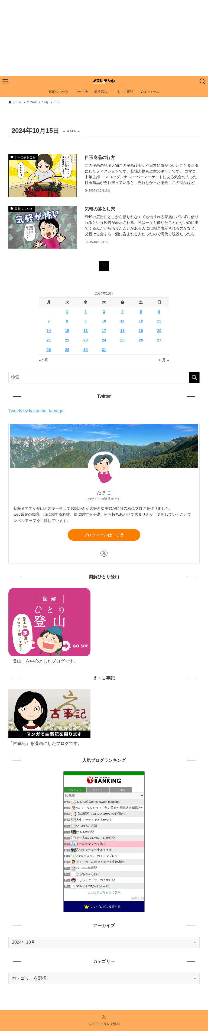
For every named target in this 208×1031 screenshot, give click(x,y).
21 (49, 340)
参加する (137, 898)
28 (49, 349)
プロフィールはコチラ (104, 535)
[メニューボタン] (5, 81)
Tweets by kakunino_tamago (35, 411)
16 (85, 330)
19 (141, 330)
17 (104, 330)
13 (159, 321)
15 (67, 330)
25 (122, 340)
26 (141, 340)
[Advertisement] (104, 38)
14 (49, 330)
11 (122, 321)
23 (85, 340)
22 (67, 340)
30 (85, 349)
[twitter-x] (104, 553)
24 (104, 340)
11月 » (163, 360)
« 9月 (43, 360)
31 (104, 349)
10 (104, 321)
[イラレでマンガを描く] (104, 81)
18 (122, 330)
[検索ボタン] (202, 81)
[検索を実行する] (194, 377)
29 (67, 349)
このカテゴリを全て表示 (104, 892)
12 (141, 321)
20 (159, 330)
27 (159, 340)
